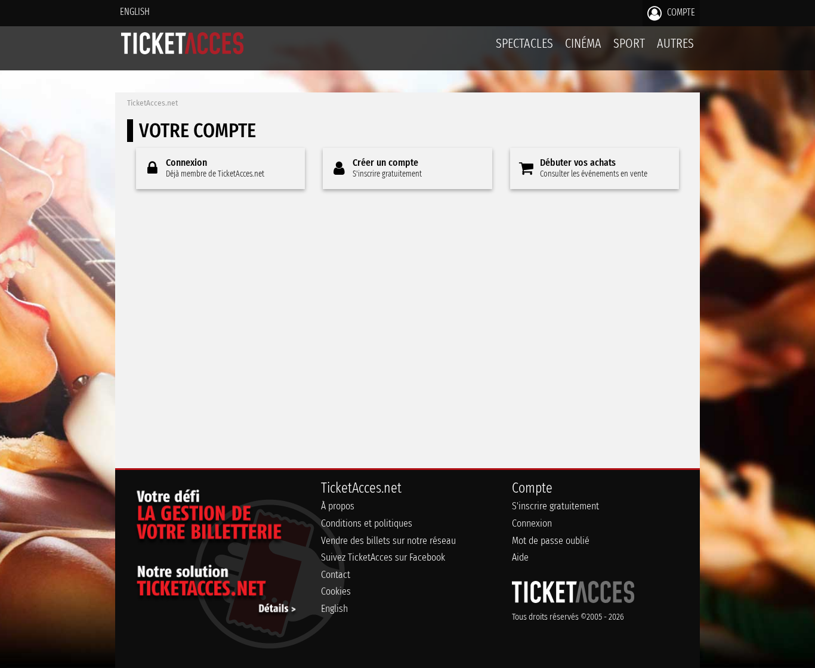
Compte (680, 12)
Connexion (532, 523)
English (135, 11)
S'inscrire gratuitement (555, 506)
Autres (675, 43)
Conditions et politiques (366, 523)
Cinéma (583, 43)
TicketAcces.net (152, 103)
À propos (337, 506)
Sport (629, 43)
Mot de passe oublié (550, 540)
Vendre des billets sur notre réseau (388, 540)
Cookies (336, 591)
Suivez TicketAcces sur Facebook (383, 557)
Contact (335, 574)
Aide (520, 557)
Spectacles (524, 43)
